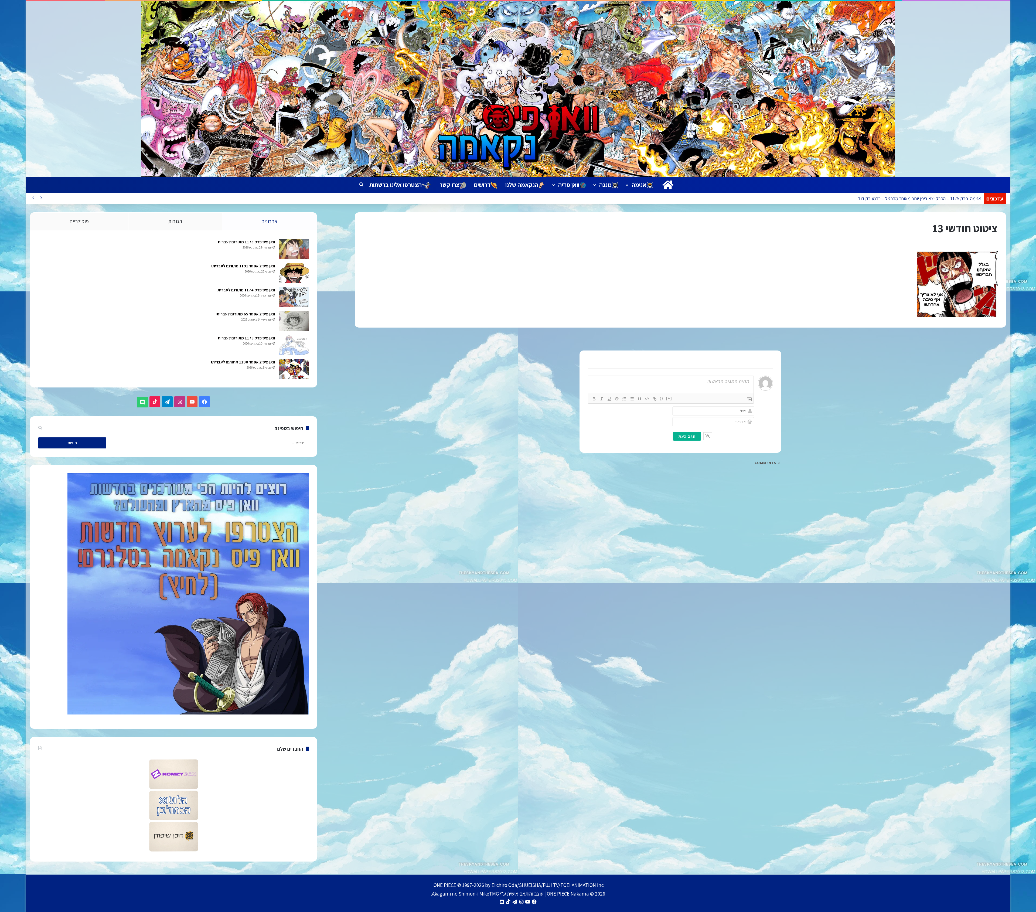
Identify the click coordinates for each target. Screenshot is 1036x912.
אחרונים (269, 221)
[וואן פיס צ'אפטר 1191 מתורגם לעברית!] (294, 273)
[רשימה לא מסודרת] (632, 399)
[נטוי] (601, 399)
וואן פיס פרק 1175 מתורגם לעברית (246, 241)
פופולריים (79, 221)
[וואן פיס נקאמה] (518, 89)
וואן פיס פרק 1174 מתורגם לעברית (246, 289)
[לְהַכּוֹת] (617, 399)
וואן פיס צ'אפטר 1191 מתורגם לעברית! (243, 265)
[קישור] (654, 399)
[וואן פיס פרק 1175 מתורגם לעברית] (294, 249)
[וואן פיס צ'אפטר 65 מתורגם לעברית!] (294, 321)
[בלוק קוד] (647, 399)
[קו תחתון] (609, 399)
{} (661, 398)
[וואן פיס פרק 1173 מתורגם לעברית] (294, 345)
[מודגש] (594, 399)
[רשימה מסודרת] (624, 399)
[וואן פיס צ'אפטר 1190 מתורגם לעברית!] (294, 369)
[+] (669, 398)
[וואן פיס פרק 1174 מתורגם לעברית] (294, 297)
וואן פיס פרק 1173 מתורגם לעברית (246, 338)
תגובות (175, 221)
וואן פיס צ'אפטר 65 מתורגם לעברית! (245, 314)
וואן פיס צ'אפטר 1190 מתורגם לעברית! (243, 362)
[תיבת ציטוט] (639, 399)
